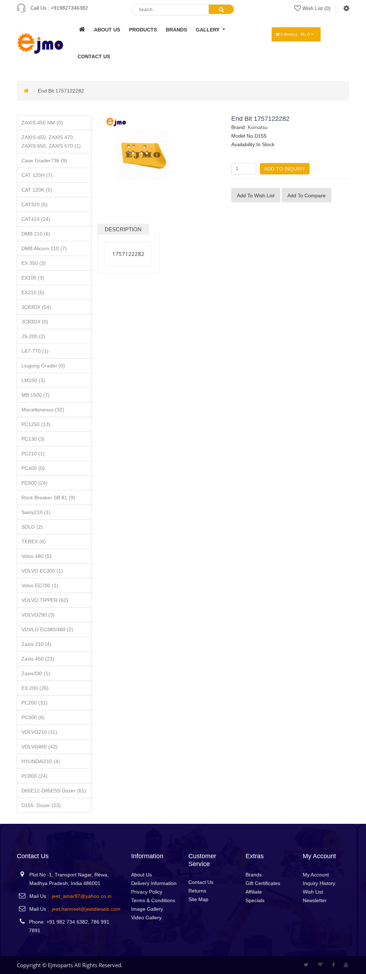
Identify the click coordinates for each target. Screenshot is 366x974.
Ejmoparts (60, 965)
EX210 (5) (32, 292)
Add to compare (306, 195)
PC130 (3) (33, 439)
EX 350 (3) (33, 263)
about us (107, 30)
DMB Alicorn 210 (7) (44, 248)
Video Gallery (146, 917)
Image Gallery (147, 909)
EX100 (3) (32, 278)
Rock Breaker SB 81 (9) (48, 497)
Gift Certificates (263, 883)
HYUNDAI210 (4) (40, 761)
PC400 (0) (33, 468)
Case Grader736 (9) (44, 160)
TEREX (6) (33, 541)
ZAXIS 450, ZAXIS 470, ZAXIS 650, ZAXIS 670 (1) (51, 141)
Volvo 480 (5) (36, 556)
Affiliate (254, 892)
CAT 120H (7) (37, 175)
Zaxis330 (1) (35, 673)
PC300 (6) (33, 717)
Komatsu (258, 127)
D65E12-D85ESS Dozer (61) (53, 790)
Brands (254, 874)
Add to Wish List (255, 195)
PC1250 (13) (35, 424)
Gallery (208, 30)
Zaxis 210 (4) (36, 644)
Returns (197, 891)
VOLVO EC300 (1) (42, 571)
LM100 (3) (33, 380)
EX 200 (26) (35, 688)
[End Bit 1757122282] (143, 155)
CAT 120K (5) (36, 190)
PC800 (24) (34, 776)
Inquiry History (319, 883)
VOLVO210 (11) (39, 732)
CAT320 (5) (34, 204)
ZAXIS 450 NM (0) (42, 122)
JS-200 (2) (33, 336)
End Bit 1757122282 (61, 91)
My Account (316, 874)
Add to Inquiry (284, 169)
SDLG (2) (32, 527)
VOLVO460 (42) (39, 747)
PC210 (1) (33, 453)
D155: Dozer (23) (41, 805)
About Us (141, 874)
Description (123, 229)
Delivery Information (154, 883)
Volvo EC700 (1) (39, 585)
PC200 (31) (34, 703)
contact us (94, 56)
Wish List (313, 892)
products (143, 30)
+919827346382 (69, 8)
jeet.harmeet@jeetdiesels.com (86, 909)
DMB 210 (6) (35, 234)
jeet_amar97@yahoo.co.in (82, 896)
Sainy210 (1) (35, 512)
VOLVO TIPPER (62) (44, 600)
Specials (255, 900)
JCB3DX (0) (34, 322)
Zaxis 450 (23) (37, 659)
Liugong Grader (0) (43, 366)
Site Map (198, 899)
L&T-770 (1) (35, 351)
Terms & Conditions (153, 900)
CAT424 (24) (35, 219)
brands (176, 30)
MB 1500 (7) (35, 395)
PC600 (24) (34, 483)
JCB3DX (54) (36, 307)
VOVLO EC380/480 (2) (47, 629)
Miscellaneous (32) (42, 409)
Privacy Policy (146, 892)
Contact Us (200, 882)
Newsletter (315, 900)
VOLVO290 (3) (38, 615)
